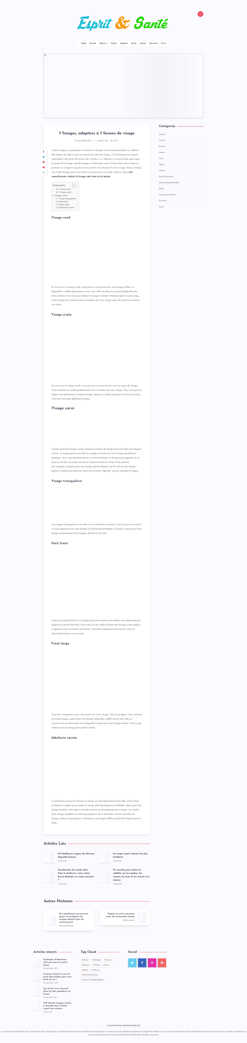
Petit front (63, 202)
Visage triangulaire (67, 199)
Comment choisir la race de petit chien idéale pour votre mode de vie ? (57, 977)
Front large (64, 204)
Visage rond (65, 189)
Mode (133, 43)
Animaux (124, 43)
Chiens (162, 152)
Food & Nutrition (166, 176)
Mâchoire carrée (66, 207)
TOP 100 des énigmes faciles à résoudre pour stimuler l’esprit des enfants (57, 1006)
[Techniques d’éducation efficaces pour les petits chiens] (37, 962)
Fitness (102, 43)
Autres (162, 140)
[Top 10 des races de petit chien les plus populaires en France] (37, 991)
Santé (83, 43)
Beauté (93, 43)
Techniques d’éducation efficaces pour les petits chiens (55, 962)
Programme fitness (167, 195)
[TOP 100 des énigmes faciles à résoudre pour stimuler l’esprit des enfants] (37, 1006)
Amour (143, 43)
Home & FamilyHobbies (169, 182)
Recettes (153, 43)
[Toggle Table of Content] (73, 185)
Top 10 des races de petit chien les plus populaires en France (56, 991)
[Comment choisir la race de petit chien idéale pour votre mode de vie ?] (37, 977)
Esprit (114, 43)
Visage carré (61, 195)
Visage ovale (65, 192)
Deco (163, 43)
